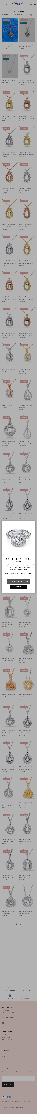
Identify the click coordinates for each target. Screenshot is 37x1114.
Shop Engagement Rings (18, 581)
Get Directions (18, 587)
